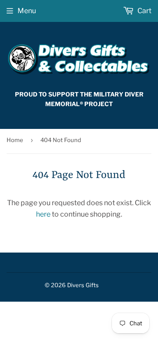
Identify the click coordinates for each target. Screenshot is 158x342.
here (43, 214)
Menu (27, 11)
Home (15, 139)
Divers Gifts (83, 285)
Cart (143, 11)
